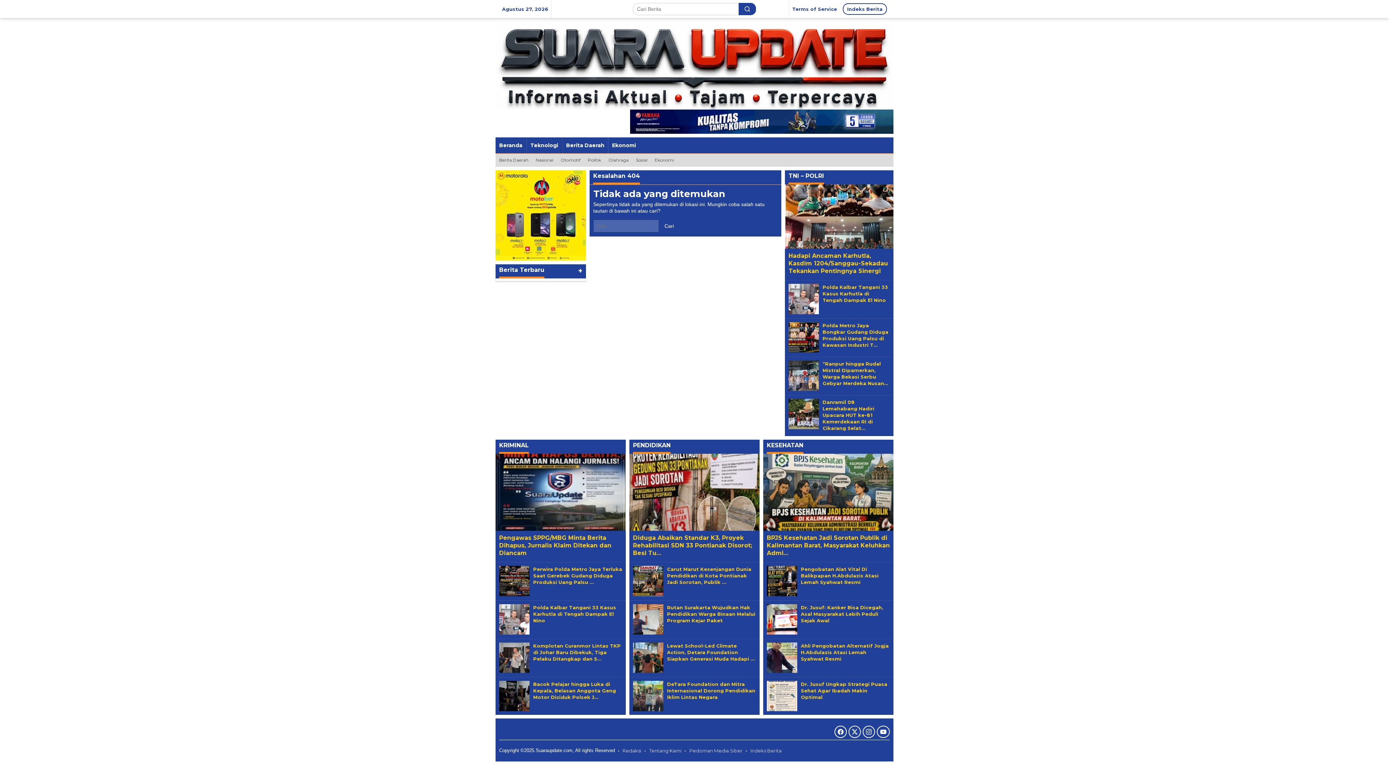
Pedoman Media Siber (716, 751)
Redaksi (632, 751)
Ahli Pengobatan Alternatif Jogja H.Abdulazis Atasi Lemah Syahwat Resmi (845, 652)
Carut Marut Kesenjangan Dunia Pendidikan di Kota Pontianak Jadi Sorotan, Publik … (709, 575)
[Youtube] (883, 732)
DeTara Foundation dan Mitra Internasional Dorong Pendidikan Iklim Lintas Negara (711, 690)
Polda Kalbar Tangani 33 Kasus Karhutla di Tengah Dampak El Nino (855, 293)
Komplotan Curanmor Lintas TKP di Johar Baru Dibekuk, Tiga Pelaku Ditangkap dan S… (577, 652)
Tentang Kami (665, 751)
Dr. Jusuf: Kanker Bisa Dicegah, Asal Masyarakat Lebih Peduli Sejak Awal (842, 614)
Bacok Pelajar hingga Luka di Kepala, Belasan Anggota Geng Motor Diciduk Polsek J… (574, 690)
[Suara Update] (694, 65)
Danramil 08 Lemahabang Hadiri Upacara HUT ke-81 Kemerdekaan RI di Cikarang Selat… (848, 415)
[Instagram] (869, 732)
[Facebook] (840, 732)
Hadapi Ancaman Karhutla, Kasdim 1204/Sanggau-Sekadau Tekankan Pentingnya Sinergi (838, 263)
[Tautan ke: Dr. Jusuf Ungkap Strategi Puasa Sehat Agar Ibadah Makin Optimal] (782, 695)
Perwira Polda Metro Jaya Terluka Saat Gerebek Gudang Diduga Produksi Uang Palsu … (577, 575)
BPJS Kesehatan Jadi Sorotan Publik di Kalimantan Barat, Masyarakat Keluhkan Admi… (828, 545)
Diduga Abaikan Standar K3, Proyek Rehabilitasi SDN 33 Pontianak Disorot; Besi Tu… (692, 545)
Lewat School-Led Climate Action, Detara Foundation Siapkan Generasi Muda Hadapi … (711, 652)
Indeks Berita (766, 751)
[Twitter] (855, 732)
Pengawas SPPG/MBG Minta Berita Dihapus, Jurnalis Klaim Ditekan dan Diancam (555, 545)
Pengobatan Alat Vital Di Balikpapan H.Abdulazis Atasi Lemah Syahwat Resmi (840, 575)
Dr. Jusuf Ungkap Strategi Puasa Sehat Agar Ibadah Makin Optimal (844, 690)
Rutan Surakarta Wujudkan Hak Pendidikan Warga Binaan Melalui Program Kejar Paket (711, 614)
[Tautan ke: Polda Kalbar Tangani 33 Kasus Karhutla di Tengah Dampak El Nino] (804, 298)
